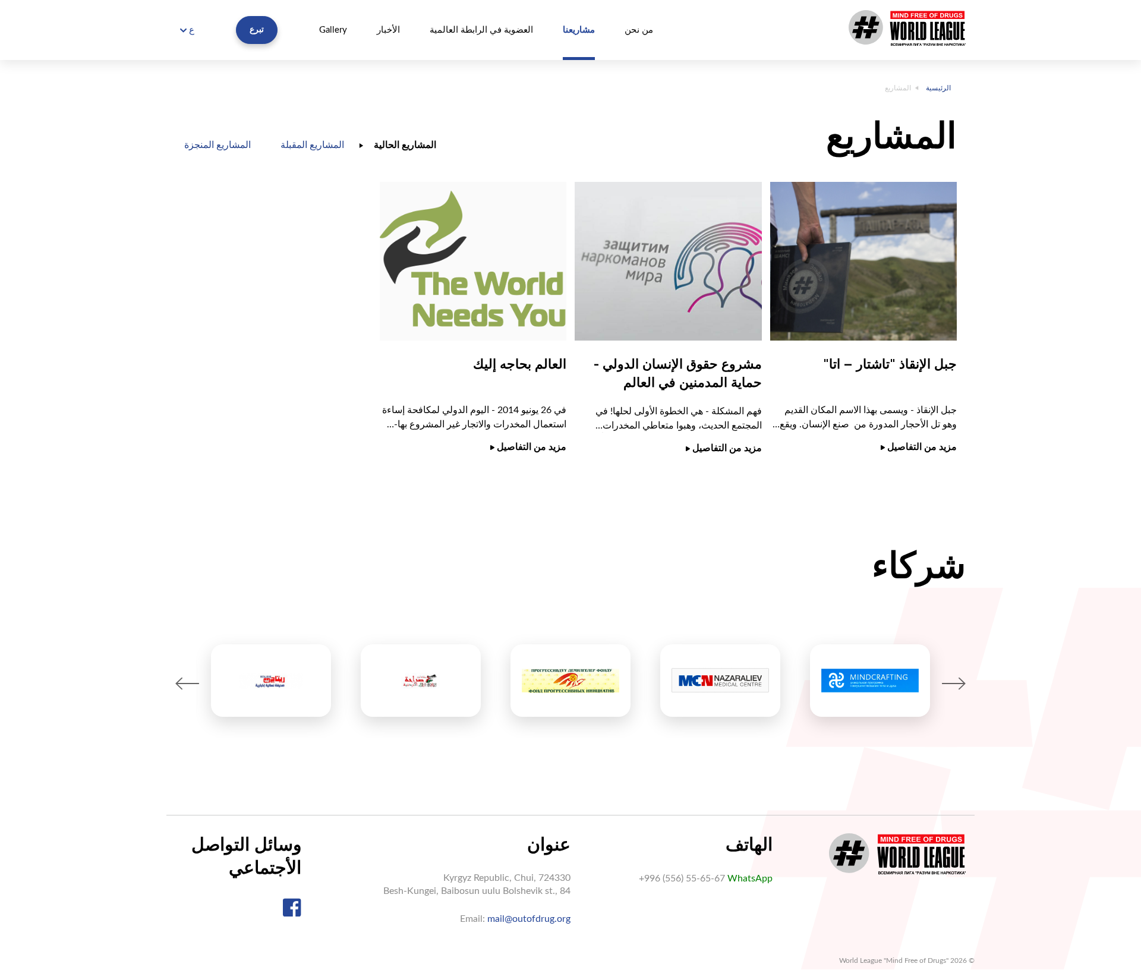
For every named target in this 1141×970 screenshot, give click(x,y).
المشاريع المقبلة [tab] (312, 145)
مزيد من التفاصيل (921, 447)
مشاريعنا (579, 30)
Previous (187, 683)
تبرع (257, 30)
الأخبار (388, 30)
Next (954, 683)
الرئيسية (938, 88)
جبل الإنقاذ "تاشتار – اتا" (890, 364)
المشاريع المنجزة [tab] (217, 145)
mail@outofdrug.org (528, 919)
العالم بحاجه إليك (519, 364)
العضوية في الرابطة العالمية (481, 30)
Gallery (333, 30)
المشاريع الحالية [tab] (405, 145)
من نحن (639, 30)
